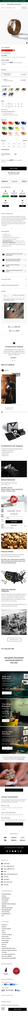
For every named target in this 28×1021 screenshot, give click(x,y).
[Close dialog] (23, 496)
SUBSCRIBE (14, 521)
